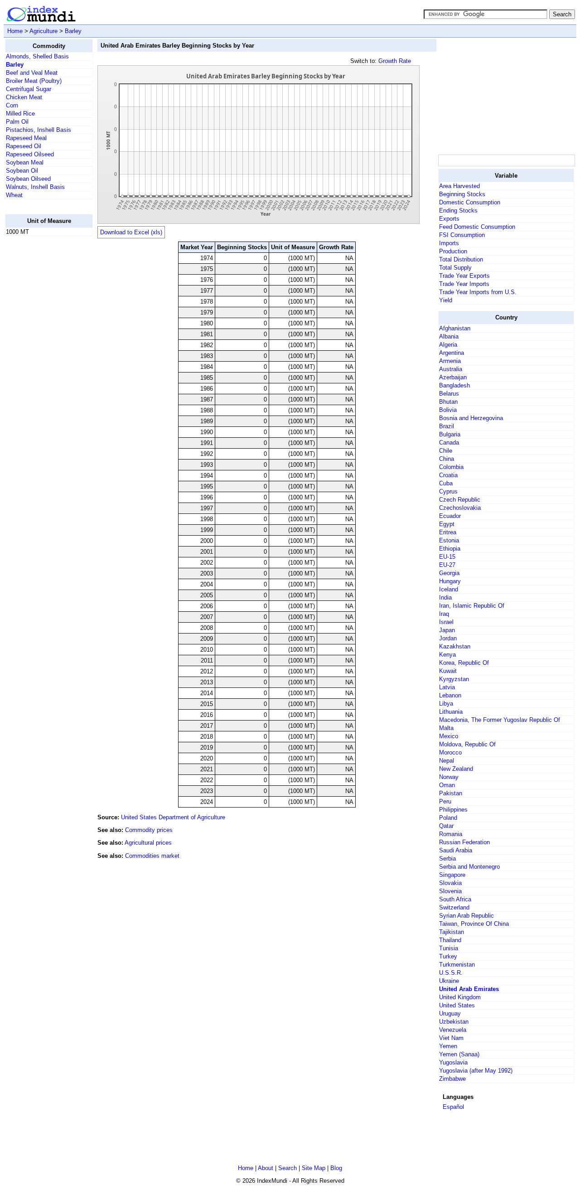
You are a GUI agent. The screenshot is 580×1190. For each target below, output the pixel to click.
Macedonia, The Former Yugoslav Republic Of (499, 719)
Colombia (451, 467)
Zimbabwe (452, 1078)
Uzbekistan (454, 1021)
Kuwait (448, 671)
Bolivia (448, 409)
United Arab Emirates (469, 989)
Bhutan (448, 401)
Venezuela (452, 1029)
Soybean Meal (25, 162)
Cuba (446, 483)
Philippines (453, 809)
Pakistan (450, 793)
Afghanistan (454, 328)
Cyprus (448, 491)
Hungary (450, 581)
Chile (445, 450)
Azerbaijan (453, 377)
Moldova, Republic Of (467, 744)
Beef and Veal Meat (32, 72)
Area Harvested (459, 186)
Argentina (451, 352)
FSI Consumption (462, 235)
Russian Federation (464, 842)
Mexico (448, 736)
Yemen (448, 1046)
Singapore (452, 874)
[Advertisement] (41, 379)
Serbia (447, 858)
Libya (446, 703)
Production (453, 251)
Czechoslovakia (460, 507)
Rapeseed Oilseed (30, 154)
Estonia (449, 540)
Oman (447, 785)
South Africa (455, 899)
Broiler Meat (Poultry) (34, 80)
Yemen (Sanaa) (459, 1054)
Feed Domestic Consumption (477, 226)
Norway (449, 777)
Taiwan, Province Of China (474, 923)
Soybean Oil (22, 170)
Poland (448, 817)
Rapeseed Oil (23, 146)
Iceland (448, 589)
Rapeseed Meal (26, 138)
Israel (446, 622)
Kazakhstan (454, 646)
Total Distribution (461, 259)
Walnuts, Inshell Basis (35, 187)
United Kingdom (460, 997)
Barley (73, 31)
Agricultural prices (148, 842)
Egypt (446, 524)
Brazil (446, 426)
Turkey (448, 956)
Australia (450, 369)
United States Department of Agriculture (173, 817)
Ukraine (449, 980)
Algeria (448, 344)
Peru (445, 801)
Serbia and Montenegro (469, 866)
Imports (449, 243)
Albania (449, 336)
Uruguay (450, 1013)
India (445, 597)
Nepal (446, 760)
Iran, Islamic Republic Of (471, 605)
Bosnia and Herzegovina (471, 418)
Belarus (449, 393)
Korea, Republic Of (464, 662)
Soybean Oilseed (28, 178)
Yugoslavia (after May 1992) (475, 1070)
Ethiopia (449, 548)
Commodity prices (149, 830)
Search (287, 1168)
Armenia (450, 361)
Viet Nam (451, 1038)
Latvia (447, 687)
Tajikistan (451, 932)
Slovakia (450, 883)
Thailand (450, 940)
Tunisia (448, 948)
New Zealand (456, 768)
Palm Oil (17, 121)
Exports (449, 218)
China (446, 458)
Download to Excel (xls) (131, 232)
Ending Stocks (458, 210)
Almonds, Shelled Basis (37, 56)
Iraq (444, 613)
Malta (446, 728)
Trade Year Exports (464, 275)
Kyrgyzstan (454, 679)
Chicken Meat (24, 97)
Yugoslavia (453, 1062)
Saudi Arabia (455, 850)
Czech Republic (459, 499)
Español (453, 1106)
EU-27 (447, 564)
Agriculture (43, 31)
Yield (445, 300)
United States (457, 1005)
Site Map (313, 1168)
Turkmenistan (457, 964)
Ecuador (450, 516)
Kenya (447, 654)
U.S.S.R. (451, 972)
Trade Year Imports (464, 284)
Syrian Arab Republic (466, 915)
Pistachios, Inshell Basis (38, 129)
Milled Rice (20, 113)
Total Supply (455, 267)
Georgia (449, 573)
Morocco (450, 752)
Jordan (448, 638)
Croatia (448, 475)
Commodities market (152, 855)
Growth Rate (394, 61)
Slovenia (450, 891)
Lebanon (450, 695)
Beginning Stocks (462, 194)
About (265, 1168)
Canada (449, 442)
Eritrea (447, 532)
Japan (447, 630)
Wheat (14, 195)
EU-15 (447, 556)
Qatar (446, 825)
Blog (336, 1168)
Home (15, 31)
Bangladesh (454, 385)
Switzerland (454, 907)
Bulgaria (449, 434)
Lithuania (451, 711)
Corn (12, 105)
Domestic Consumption (469, 202)
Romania (450, 834)
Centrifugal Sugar (28, 89)
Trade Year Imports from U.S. (478, 292)
